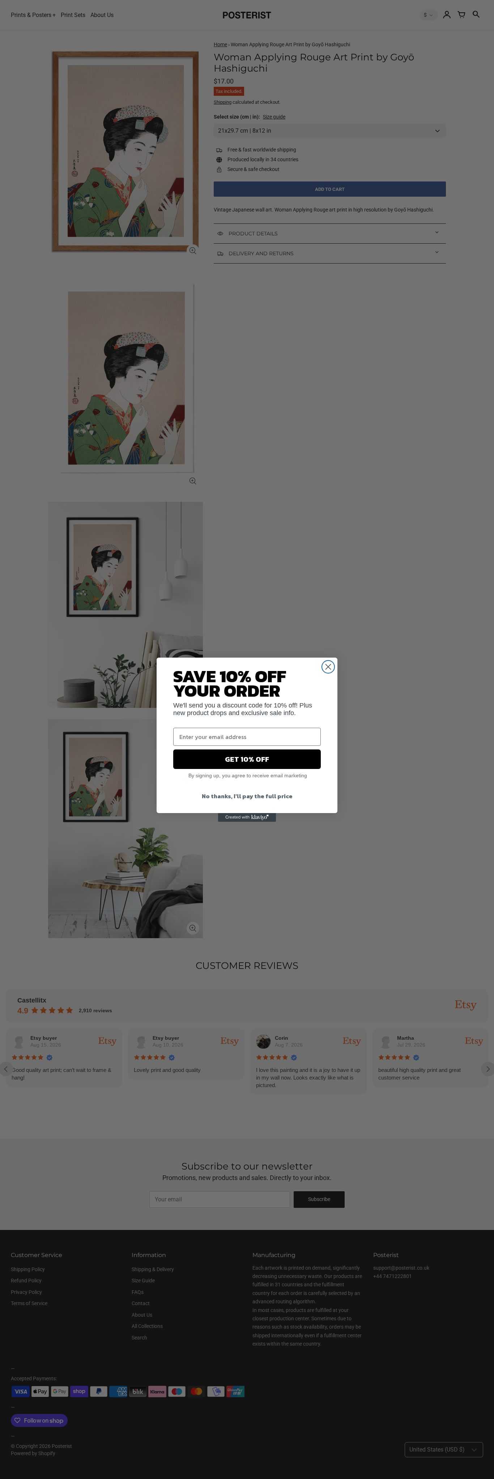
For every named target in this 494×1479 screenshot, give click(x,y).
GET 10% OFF (247, 759)
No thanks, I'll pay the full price (247, 796)
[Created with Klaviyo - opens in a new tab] (247, 817)
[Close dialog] (328, 667)
